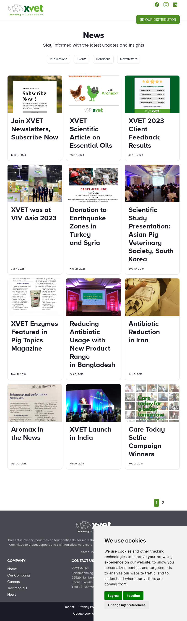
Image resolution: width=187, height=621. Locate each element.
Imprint (69, 607)
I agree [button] (113, 595)
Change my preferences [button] (126, 605)
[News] (25, 10)
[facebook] (157, 4)
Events (81, 59)
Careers (13, 582)
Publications (58, 59)
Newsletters (128, 59)
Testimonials (17, 588)
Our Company (18, 575)
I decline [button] (133, 595)
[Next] (169, 503)
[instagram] (166, 4)
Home (12, 569)
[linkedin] (175, 4)
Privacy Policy (89, 607)
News (11, 594)
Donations (103, 59)
